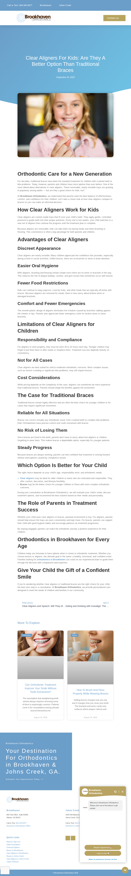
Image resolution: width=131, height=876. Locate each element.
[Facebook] (68, 838)
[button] (83, 18)
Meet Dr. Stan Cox (13, 842)
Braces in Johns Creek (15, 856)
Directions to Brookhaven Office (18, 826)
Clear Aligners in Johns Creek (18, 859)
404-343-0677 (21, 823)
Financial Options (13, 847)
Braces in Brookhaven (15, 850)
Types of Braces (13, 862)
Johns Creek (72, 810)
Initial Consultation (13, 844)
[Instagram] (73, 838)
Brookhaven (13, 810)
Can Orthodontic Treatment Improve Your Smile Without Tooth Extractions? (40, 688)
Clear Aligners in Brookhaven (17, 853)
